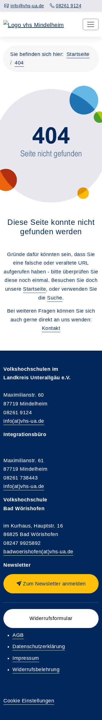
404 (19, 63)
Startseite (78, 54)
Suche (54, 298)
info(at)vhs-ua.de (23, 421)
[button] (51, 583)
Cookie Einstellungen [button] (28, 701)
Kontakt (51, 328)
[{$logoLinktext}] (33, 24)
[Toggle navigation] (91, 24)
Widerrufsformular (51, 618)
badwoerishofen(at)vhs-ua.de (38, 551)
